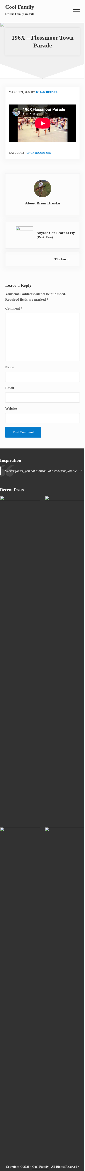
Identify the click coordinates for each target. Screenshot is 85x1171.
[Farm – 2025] (65, 990)
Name (9, 367)
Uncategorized (38, 152)
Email (9, 388)
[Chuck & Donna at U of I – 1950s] (65, 659)
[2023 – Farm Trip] (20, 659)
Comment (13, 308)
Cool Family (19, 7)
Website (11, 408)
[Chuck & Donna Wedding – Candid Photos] (20, 990)
